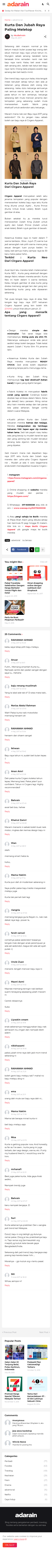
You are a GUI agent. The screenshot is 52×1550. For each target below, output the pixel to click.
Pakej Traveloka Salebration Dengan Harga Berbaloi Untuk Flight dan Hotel (15, 588)
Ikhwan (15, 748)
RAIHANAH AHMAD (22, 640)
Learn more (19, 1539)
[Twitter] (31, 549)
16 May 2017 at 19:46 (18, 1049)
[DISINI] (8, 308)
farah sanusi (18, 933)
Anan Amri (17, 771)
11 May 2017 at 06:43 (19, 965)
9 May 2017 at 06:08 (19, 823)
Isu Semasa (26, 540)
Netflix (26, 1494)
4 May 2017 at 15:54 (18, 731)
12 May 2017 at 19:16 (18, 1023)
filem (26, 1480)
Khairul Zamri (19, 820)
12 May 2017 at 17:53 (18, 985)
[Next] (48, 10)
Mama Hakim (18, 875)
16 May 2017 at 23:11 (18, 1094)
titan (13, 843)
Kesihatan (26, 1475)
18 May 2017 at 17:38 (19, 1114)
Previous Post (10, 1332)
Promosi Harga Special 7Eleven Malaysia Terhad (13, 1396)
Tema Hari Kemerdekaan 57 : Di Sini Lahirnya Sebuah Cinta (36, 1397)
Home (7, 20)
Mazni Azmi (17, 981)
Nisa (13, 1137)
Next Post (43, 1332)
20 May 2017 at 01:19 (19, 1140)
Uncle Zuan (17, 962)
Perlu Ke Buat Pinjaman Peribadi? (14, 618)
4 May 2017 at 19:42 (18, 751)
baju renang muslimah (24, 685)
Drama (26, 1485)
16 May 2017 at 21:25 (18, 1071)
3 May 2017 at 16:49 (18, 643)
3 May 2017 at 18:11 (18, 663)
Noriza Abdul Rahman (23, 705)
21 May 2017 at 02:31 (18, 1172)
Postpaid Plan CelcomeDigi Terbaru (34, 1364)
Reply (7, 651)
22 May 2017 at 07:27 (19, 1201)
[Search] (48, 4)
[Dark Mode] (43, 4)
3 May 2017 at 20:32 (18, 689)
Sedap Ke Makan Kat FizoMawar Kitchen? (24, 11)
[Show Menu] (3, 4)
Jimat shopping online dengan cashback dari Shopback (35, 587)
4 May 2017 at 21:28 (18, 774)
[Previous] (45, 10)
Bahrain (15, 800)
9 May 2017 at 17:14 (18, 878)
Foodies (26, 1466)
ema (13, 1091)
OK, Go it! (9, 1545)
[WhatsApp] (37, 549)
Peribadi (26, 1461)
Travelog (26, 1471)
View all (43, 562)
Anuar (14, 660)
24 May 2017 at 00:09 (19, 1221)
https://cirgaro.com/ (17, 496)
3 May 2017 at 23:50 (18, 709)
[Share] (45, 36)
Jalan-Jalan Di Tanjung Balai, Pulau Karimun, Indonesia (12, 1366)
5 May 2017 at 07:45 (18, 803)
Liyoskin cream (19, 1019)
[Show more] (42, 549)
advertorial (18, 20)
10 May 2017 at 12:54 (19, 936)
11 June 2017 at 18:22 (19, 1277)
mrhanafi (16, 1169)
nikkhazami (17, 1045)
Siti (13, 1274)
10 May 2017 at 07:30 (19, 913)
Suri (13, 1218)
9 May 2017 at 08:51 (18, 846)
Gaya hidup (26, 1499)
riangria (15, 910)
